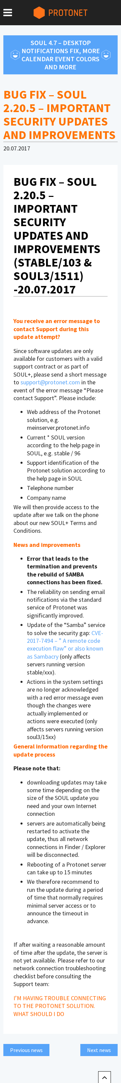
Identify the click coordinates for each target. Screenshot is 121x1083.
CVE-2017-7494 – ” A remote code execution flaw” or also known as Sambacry (65, 644)
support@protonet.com (50, 382)
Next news (99, 1050)
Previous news (26, 1050)
